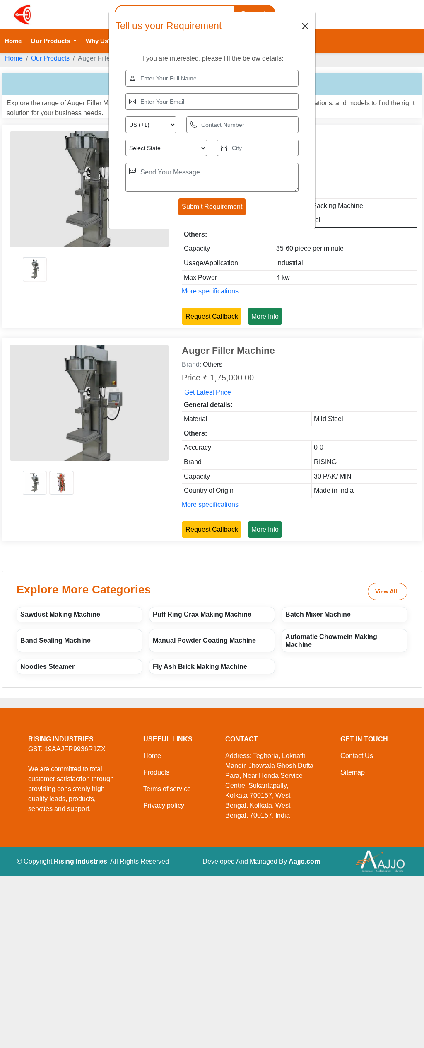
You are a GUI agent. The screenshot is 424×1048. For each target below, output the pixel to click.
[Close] (305, 26)
